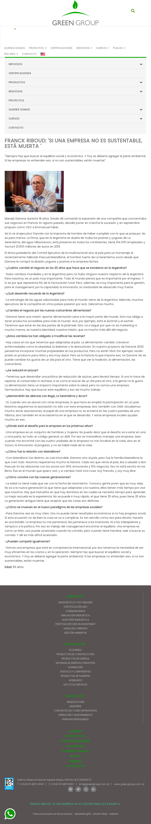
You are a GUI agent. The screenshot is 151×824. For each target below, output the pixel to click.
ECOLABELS (75, 650)
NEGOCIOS (16, 91)
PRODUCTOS (17, 82)
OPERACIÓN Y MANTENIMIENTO (75, 715)
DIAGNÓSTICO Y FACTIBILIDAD (75, 602)
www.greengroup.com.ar (129, 784)
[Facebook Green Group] (70, 789)
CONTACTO (29, 54)
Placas (118, 48)
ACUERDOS (75, 746)
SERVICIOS (15, 64)
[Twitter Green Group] (78, 789)
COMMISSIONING (75, 611)
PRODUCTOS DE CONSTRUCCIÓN (75, 654)
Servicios (83, 48)
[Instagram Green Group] (86, 789)
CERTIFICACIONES (61, 48)
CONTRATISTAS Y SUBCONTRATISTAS (75, 710)
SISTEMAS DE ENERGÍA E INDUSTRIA (75, 663)
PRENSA (76, 761)
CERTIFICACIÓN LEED (75, 606)
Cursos (101, 48)
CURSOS (14, 118)
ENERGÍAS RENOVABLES (75, 719)
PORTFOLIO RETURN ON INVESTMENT (75, 624)
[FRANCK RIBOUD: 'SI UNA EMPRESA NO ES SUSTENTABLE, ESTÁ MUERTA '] (75, 13)
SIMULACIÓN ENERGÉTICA (75, 615)
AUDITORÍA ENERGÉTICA (75, 619)
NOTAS (75, 756)
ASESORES (75, 706)
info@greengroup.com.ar (94, 784)
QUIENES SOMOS (14, 48)
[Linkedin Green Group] (93, 789)
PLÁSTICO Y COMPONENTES (75, 671)
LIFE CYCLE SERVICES (75, 684)
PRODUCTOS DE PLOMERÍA (75, 676)
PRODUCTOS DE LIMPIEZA (75, 658)
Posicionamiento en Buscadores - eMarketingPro (62, 814)
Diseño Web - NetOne (105, 814)
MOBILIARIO (75, 680)
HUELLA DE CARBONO (75, 628)
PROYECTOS (37, 48)
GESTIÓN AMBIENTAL (75, 632)
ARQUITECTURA (75, 702)
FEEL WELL (10, 54)
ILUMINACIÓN (75, 667)
